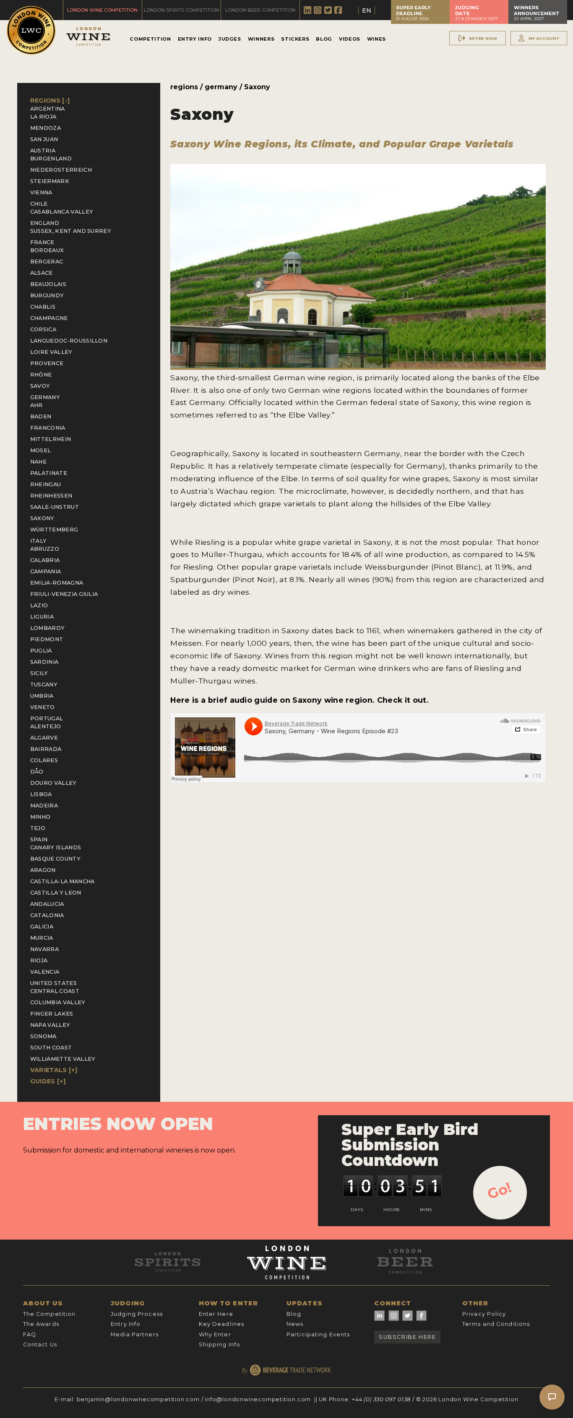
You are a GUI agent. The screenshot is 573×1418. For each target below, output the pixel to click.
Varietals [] (53, 1070)
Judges (230, 39)
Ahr (36, 405)
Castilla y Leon (55, 892)
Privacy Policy (484, 1314)
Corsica (43, 329)
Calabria (45, 560)
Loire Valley (51, 352)
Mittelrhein (50, 439)
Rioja (39, 960)
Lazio (39, 605)
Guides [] (47, 1081)
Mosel (40, 450)
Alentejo (45, 726)
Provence (47, 363)
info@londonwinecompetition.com (258, 1399)
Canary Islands (55, 847)
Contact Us (40, 1344)
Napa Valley (50, 1025)
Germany (45, 397)
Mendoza (45, 128)
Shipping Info (220, 1344)
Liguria (42, 617)
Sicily (39, 673)
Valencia (45, 972)
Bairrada (46, 749)
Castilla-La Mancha (62, 881)
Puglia (41, 650)
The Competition (49, 1314)
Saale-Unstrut (54, 507)
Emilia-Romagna (56, 583)
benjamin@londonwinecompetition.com (138, 1399)
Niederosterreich (61, 170)
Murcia (41, 938)
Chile (39, 204)
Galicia (41, 926)
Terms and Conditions (496, 1324)
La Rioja (43, 116)
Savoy (40, 386)
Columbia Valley (58, 1002)
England (44, 223)
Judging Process (137, 1314)
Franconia (47, 428)
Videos (349, 39)
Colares (44, 760)
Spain (39, 839)
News (294, 1324)
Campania (45, 571)
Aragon (43, 870)
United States (53, 983)
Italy (38, 541)
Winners (261, 39)
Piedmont (46, 639)
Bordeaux (47, 250)
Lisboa (41, 794)
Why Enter (215, 1334)
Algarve (44, 738)
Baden (41, 416)
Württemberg (54, 529)
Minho (40, 817)
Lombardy (47, 628)
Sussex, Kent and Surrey (70, 231)
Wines (376, 39)
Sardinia (44, 662)
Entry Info (195, 39)
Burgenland (51, 158)
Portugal (46, 718)
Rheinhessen (51, 495)
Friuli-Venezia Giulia (64, 594)
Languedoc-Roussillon (68, 341)
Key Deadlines (222, 1324)
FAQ (29, 1334)
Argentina (47, 109)
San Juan (44, 139)
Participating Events (318, 1334)
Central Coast (54, 991)
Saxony (42, 518)
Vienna (41, 192)
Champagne (49, 318)
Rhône (41, 374)
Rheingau (45, 484)
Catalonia (47, 915)
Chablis (42, 307)
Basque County (55, 859)
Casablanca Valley (61, 212)
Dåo (37, 771)
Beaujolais (48, 284)
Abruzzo (44, 549)
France (42, 242)
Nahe (38, 462)
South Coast (51, 1047)
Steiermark (49, 181)
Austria (42, 150)
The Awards (41, 1324)
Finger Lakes (51, 1014)
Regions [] (50, 100)
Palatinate (48, 473)
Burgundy (47, 295)
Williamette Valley (63, 1059)
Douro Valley (53, 783)
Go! (499, 1190)
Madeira (44, 805)
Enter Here (216, 1314)
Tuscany (43, 684)
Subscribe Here (407, 1337)
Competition (150, 39)
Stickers (295, 39)
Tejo (37, 828)
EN (366, 10)
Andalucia (47, 904)
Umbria (42, 696)
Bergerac (46, 261)
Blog (324, 39)
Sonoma (43, 1036)
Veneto (42, 707)
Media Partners (135, 1334)
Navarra (44, 949)
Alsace (41, 273)
